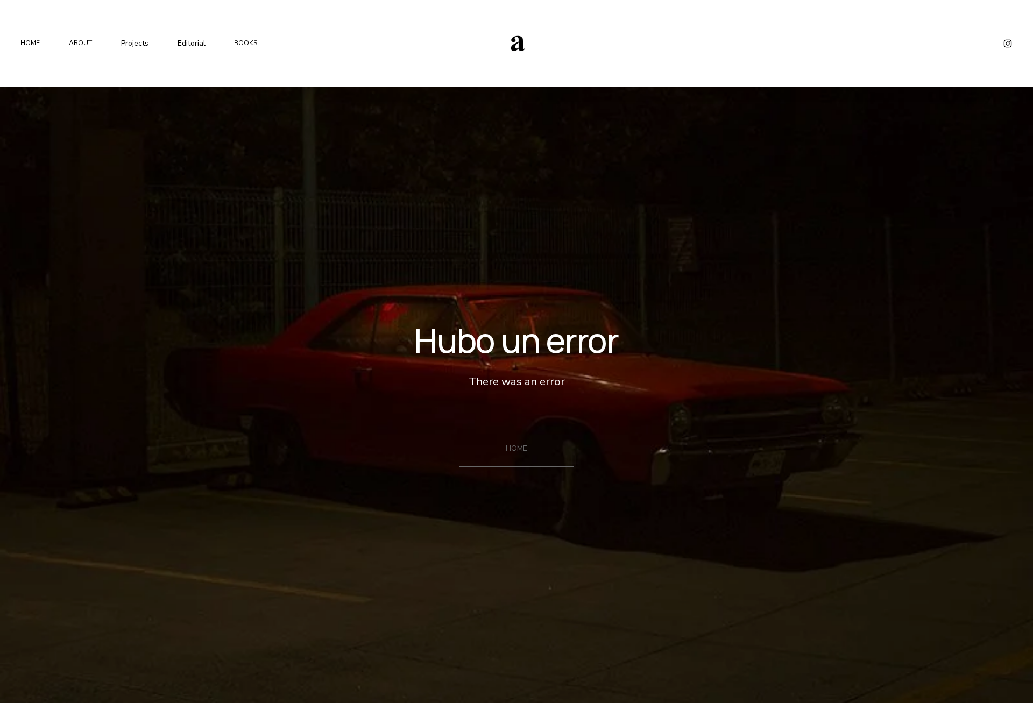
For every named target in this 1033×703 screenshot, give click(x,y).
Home (30, 43)
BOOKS (246, 43)
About (80, 43)
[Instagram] (1008, 43)
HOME (516, 448)
